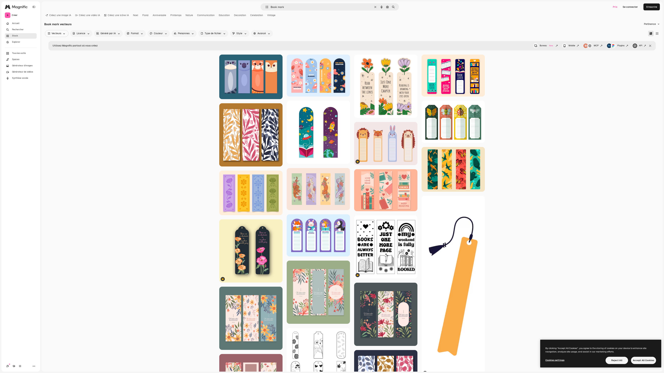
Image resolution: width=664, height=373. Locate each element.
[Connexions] (7, 366)
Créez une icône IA (118, 15)
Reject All (616, 360)
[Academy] (14, 366)
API (640, 45)
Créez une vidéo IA (89, 15)
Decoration (240, 15)
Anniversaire (159, 15)
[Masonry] (651, 33)
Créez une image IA (60, 15)
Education (224, 15)
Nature (189, 15)
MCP (596, 45)
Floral (145, 15)
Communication (206, 15)
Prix (615, 6)
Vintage (271, 15)
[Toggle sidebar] (34, 7)
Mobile (572, 45)
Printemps (175, 15)
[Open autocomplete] (265, 7)
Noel (135, 15)
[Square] (657, 33)
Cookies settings (554, 360)
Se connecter (630, 6)
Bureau (546, 45)
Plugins (620, 45)
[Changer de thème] (20, 366)
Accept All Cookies (643, 360)
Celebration (256, 15)
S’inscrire (651, 6)
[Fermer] (650, 45)
